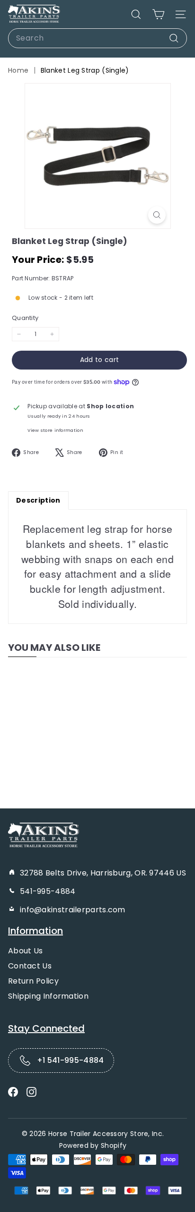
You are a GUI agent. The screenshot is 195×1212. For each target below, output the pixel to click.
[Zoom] (157, 215)
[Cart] (158, 14)
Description (38, 500)
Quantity (25, 317)
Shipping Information (48, 996)
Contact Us (30, 965)
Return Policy (33, 981)
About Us (25, 950)
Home (18, 70)
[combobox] (97, 38)
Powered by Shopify (92, 1145)
